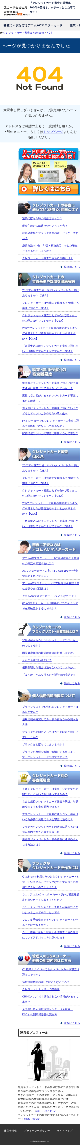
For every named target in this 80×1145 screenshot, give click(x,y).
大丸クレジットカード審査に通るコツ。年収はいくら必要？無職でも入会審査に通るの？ (50, 816)
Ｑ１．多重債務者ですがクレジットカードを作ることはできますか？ (50, 922)
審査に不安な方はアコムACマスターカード (33, 25)
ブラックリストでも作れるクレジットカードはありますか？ (50, 709)
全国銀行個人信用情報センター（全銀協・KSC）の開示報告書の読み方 (47, 1011)
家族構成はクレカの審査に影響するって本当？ (50, 433)
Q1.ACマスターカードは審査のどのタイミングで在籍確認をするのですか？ (50, 605)
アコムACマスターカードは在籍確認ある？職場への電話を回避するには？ (50, 560)
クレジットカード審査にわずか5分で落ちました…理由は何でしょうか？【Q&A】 (49, 318)
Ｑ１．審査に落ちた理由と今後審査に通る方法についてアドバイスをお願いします (50, 935)
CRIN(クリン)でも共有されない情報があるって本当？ (50, 999)
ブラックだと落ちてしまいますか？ (43, 744)
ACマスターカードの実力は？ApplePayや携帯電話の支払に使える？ (50, 573)
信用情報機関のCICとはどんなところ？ (46, 982)
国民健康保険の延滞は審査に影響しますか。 (49, 652)
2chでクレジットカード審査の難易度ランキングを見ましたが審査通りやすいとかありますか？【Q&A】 (50, 333)
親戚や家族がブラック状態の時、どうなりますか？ (50, 235)
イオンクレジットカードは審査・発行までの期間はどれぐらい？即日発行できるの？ (50, 791)
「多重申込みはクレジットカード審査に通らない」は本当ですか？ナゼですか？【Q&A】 (50, 348)
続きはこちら (72, 266)
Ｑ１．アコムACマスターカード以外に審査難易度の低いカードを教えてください (50, 897)
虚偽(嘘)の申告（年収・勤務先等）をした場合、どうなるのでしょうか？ (51, 248)
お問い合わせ (32, 1118)
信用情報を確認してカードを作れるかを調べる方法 (50, 722)
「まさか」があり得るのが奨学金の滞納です (49, 674)
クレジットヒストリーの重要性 (41, 989)
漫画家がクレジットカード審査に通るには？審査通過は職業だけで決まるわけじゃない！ (50, 385)
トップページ (53, 132)
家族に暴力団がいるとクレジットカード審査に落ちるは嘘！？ (50, 398)
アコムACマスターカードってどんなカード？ (49, 595)
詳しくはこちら (45, 1111)
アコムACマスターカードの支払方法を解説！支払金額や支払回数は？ (50, 586)
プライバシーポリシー (37, 1130)
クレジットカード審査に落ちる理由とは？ (47, 258)
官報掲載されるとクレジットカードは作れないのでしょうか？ (50, 643)
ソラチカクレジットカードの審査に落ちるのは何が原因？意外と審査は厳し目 (50, 829)
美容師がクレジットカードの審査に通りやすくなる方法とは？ (50, 842)
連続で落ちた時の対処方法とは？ (42, 218)
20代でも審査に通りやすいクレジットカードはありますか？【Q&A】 (50, 292)
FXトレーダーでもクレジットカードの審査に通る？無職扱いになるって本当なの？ (50, 423)
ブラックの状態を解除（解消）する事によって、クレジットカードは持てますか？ (49, 754)
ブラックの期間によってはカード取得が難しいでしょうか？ (50, 734)
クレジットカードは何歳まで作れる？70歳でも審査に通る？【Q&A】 (50, 305)
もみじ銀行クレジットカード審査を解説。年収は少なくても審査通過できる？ (50, 804)
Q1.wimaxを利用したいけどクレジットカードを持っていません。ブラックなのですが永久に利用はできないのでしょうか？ (50, 882)
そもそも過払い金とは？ (37, 660)
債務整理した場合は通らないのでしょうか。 (49, 667)
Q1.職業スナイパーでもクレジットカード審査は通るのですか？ (50, 972)
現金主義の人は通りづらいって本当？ (45, 225)
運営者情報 (10, 1130)
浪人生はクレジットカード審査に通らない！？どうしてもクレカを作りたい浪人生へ (50, 410)
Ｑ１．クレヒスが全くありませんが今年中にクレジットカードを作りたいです (50, 909)
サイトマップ (64, 1130)
